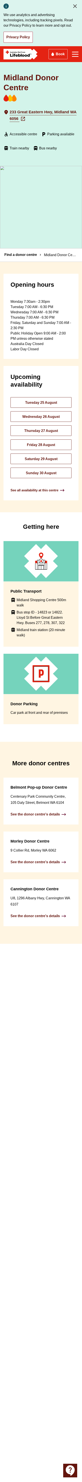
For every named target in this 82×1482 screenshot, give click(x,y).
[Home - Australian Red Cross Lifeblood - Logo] (20, 54)
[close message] (76, 6)
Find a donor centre (20, 255)
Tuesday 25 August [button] (41, 402)
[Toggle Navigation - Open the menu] (75, 54)
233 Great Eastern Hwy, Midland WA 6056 (43, 115)
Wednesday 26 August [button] (41, 417)
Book (60, 54)
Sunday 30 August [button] (41, 473)
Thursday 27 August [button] (41, 431)
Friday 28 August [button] (41, 445)
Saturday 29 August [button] (41, 459)
